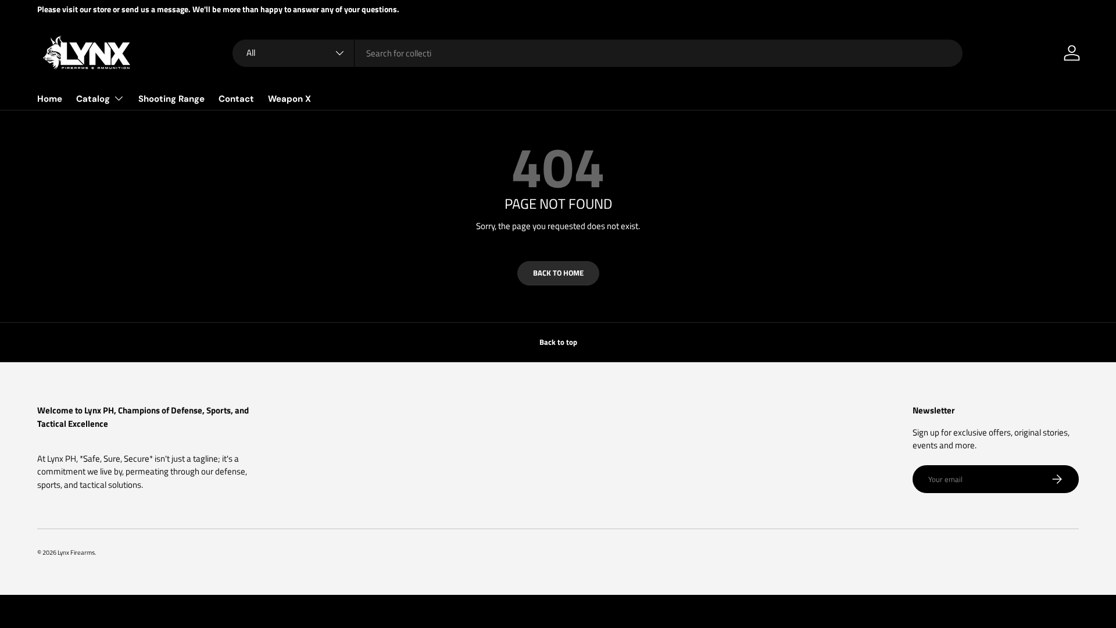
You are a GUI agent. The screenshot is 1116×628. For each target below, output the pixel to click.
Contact (236, 99)
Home (49, 99)
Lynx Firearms (76, 552)
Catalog (93, 99)
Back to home (558, 273)
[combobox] (598, 53)
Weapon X (289, 99)
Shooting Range (171, 99)
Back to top (558, 342)
